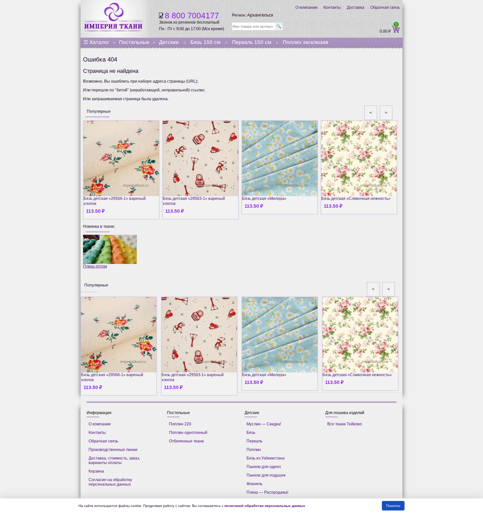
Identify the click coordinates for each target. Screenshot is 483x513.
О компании (306, 7)
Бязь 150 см (205, 42)
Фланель (254, 484)
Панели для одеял (264, 467)
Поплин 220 (180, 424)
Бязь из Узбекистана (266, 458)
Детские (169, 42)
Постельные (134, 42)
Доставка (355, 7)
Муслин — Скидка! (264, 424)
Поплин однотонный (188, 432)
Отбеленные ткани (186, 441)
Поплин (254, 449)
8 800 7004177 (192, 15)
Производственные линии (113, 449)
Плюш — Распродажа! (267, 492)
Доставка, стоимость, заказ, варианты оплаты (114, 460)
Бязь (251, 432)
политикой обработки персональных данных (264, 506)
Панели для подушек (266, 475)
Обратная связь (385, 7)
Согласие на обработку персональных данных (110, 482)
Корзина (96, 471)
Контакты (332, 7)
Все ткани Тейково (344, 424)
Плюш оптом (95, 266)
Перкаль (254, 441)
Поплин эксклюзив (305, 42)
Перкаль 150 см (251, 42)
